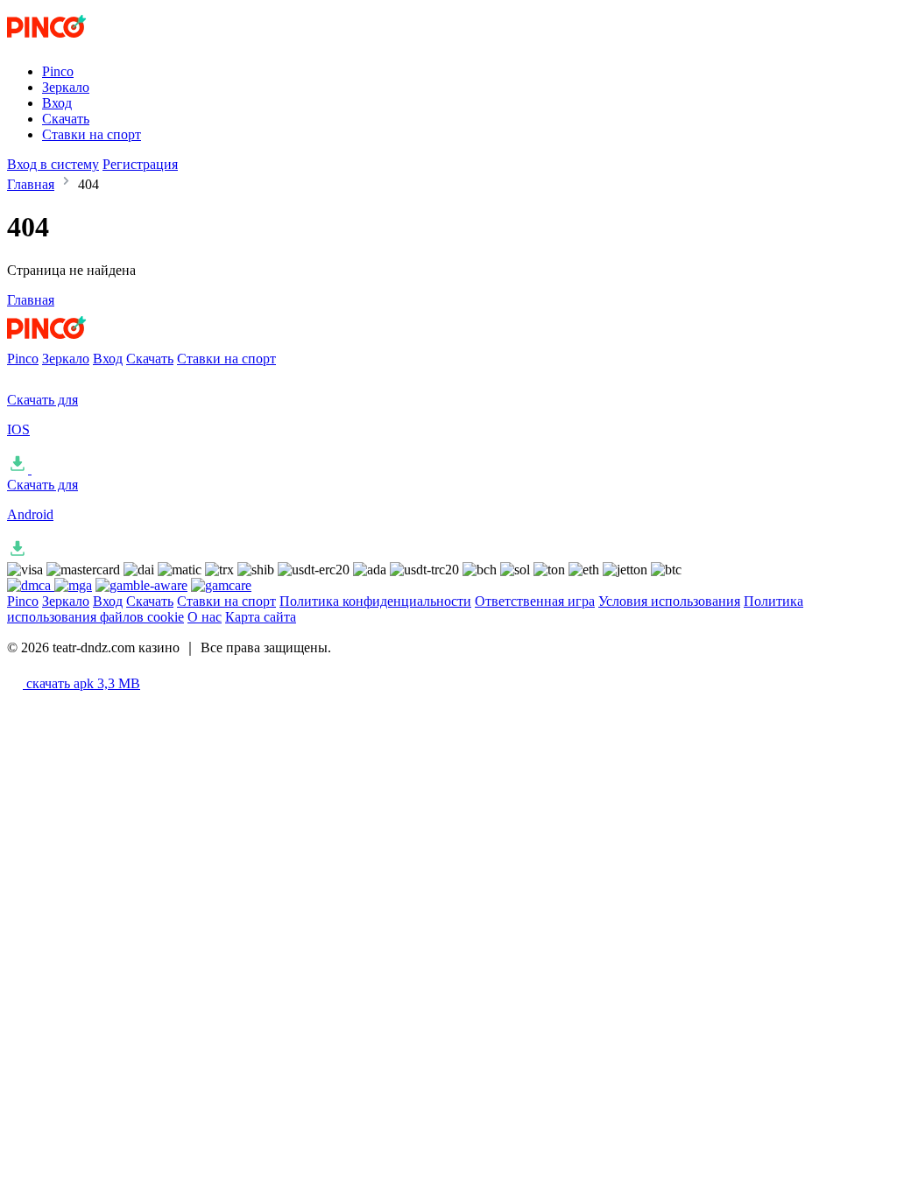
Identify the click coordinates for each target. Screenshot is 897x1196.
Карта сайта (260, 616)
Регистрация (140, 164)
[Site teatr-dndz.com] (79, 41)
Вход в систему (53, 164)
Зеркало (65, 87)
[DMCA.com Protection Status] (30, 585)
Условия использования (669, 601)
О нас (204, 616)
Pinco (58, 71)
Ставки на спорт (91, 134)
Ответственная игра (535, 601)
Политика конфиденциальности (375, 601)
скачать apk (81, 683)
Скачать (65, 118)
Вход (57, 102)
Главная (30, 184)
